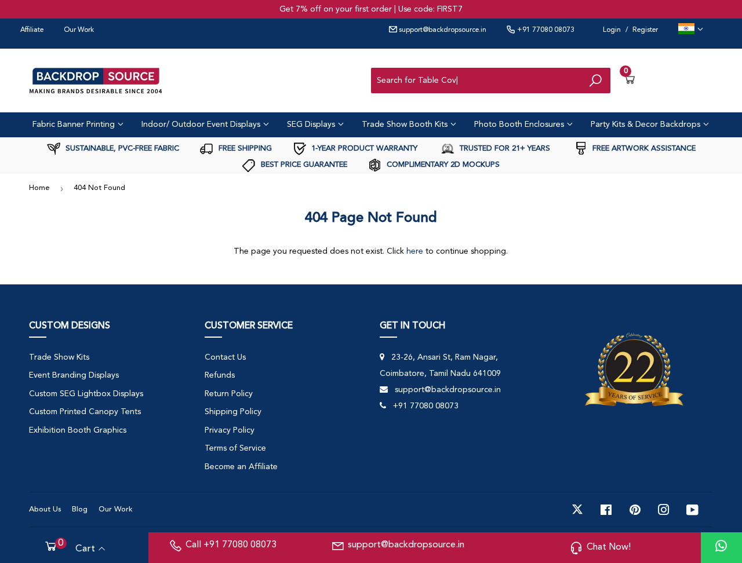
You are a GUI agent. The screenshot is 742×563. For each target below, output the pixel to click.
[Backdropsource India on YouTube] (692, 510)
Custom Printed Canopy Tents (85, 412)
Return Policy (229, 394)
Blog (80, 509)
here (414, 251)
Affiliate (31, 30)
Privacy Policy (229, 430)
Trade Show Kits (59, 357)
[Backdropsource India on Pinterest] (635, 510)
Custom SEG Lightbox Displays (86, 394)
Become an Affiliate (241, 467)
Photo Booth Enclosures (520, 124)
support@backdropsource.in (441, 30)
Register (645, 30)
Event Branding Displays (74, 375)
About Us (45, 509)
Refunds (220, 375)
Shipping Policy (233, 412)
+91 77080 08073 (544, 30)
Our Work (79, 30)
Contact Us (225, 357)
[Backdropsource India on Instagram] (664, 510)
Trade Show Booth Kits (406, 124)
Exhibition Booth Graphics (77, 430)
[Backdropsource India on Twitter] (577, 510)
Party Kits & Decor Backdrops (647, 124)
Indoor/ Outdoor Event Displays (202, 124)
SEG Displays (312, 124)
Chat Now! (609, 547)
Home (39, 188)
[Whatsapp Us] (721, 547)
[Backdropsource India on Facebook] (606, 510)
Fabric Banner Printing (74, 124)
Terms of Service (235, 448)
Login (612, 30)
